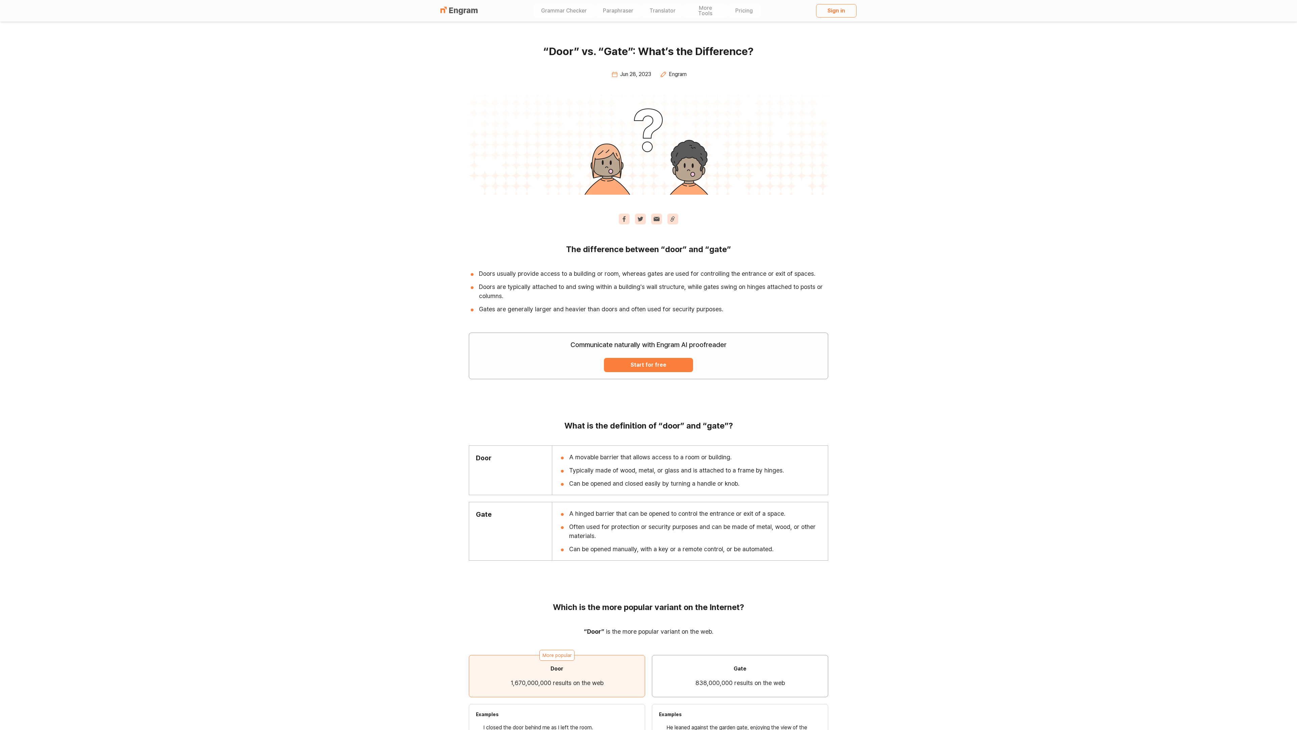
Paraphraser (618, 11)
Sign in (836, 10)
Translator (663, 11)
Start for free (648, 365)
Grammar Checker (564, 11)
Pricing (744, 11)
